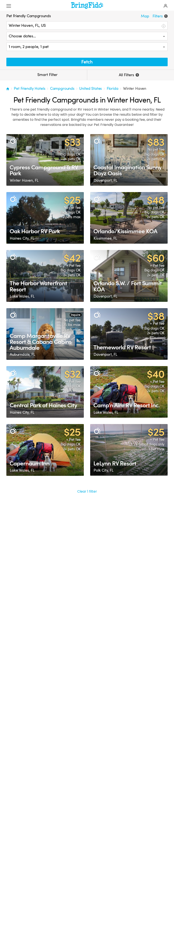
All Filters (128, 75)
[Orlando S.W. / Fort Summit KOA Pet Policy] (129, 276)
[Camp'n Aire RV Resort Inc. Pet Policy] (129, 392)
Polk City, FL (104, 470)
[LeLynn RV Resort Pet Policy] (129, 450)
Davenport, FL (105, 180)
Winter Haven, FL (24, 180)
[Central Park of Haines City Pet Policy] (45, 392)
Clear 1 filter (87, 491)
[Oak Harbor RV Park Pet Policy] (45, 218)
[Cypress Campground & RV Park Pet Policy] (45, 160)
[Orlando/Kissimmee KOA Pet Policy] (129, 218)
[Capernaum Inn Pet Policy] (45, 450)
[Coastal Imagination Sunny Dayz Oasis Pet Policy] (129, 160)
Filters (159, 16)
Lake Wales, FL (22, 296)
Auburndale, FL (22, 354)
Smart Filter (47, 74)
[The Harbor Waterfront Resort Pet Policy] (45, 276)
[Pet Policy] (13, 141)
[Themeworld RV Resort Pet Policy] (129, 334)
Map (145, 16)
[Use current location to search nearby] (163, 25)
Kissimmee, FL (105, 238)
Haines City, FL (22, 238)
